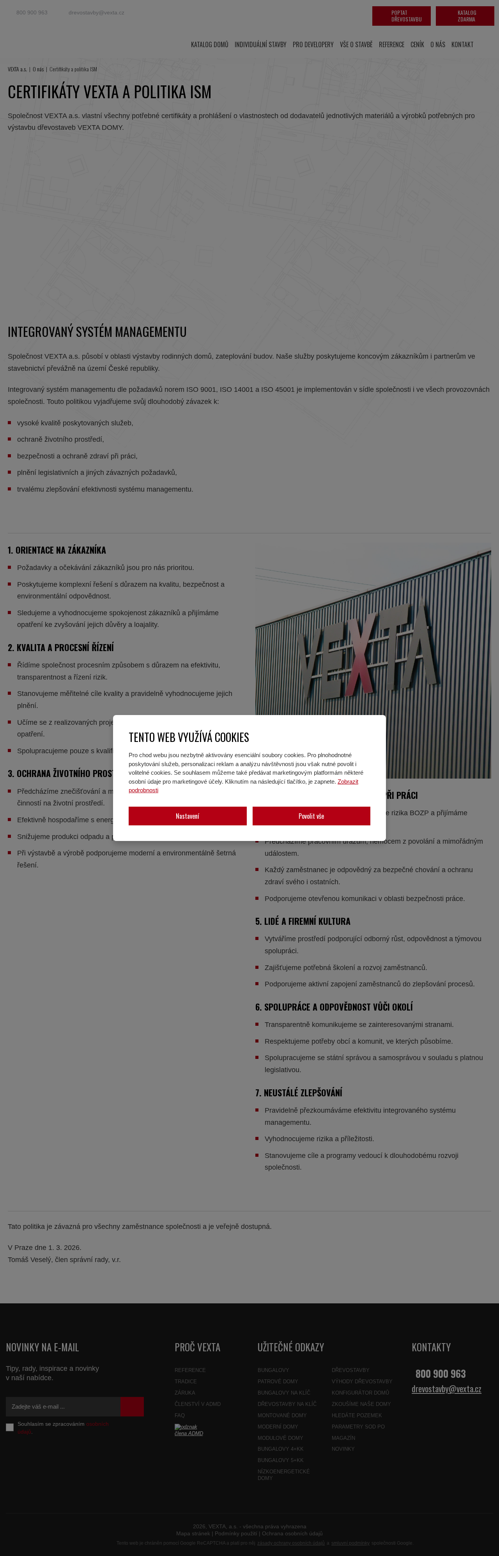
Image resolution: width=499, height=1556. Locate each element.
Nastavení (187, 816)
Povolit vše (311, 816)
